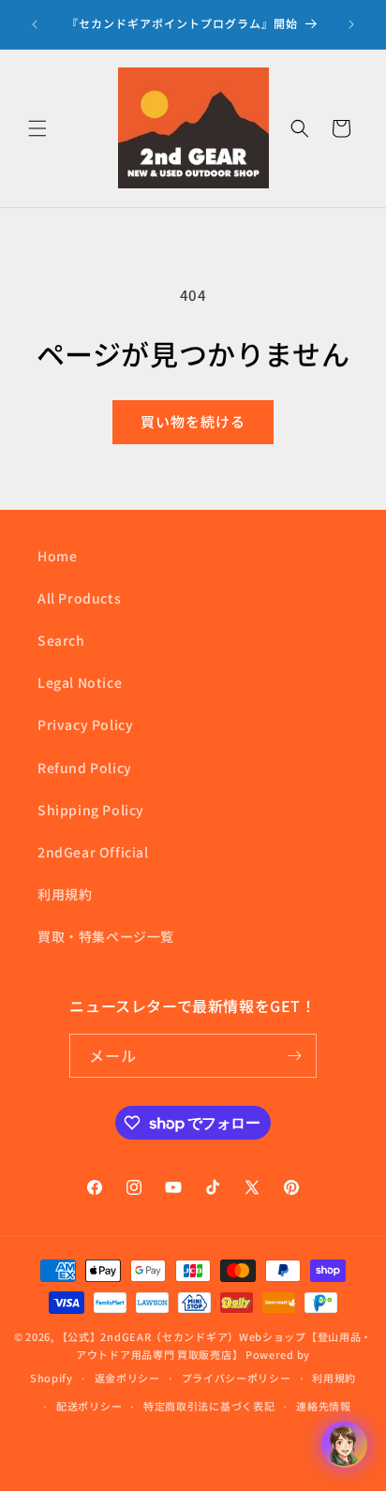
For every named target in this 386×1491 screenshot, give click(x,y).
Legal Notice (79, 682)
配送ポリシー (89, 1405)
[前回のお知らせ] (34, 24)
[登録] (295, 1056)
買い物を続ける (193, 421)
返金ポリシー (127, 1377)
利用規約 (64, 894)
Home (57, 555)
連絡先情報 (323, 1405)
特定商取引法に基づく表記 (209, 1405)
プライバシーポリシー (236, 1377)
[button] (37, 128)
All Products (79, 598)
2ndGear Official (93, 851)
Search (61, 640)
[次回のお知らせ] (351, 24)
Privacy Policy (85, 724)
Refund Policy (84, 767)
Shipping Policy (90, 809)
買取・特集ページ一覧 (105, 936)
